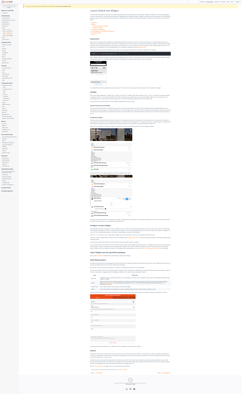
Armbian (4, 54)
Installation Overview (7, 44)
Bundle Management (7, 178)
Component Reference (7, 144)
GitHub (238, 1)
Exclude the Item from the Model (100, 26)
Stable (6, 6)
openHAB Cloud (5, 166)
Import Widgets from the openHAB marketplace (102, 31)
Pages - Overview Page (7, 31)
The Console (5, 174)
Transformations (6, 98)
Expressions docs (141, 47)
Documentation (209, 1)
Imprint (133, 384)
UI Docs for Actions (98, 366)
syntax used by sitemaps (109, 283)
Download (202, 1)
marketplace (100, 255)
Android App (5, 148)
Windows (4, 48)
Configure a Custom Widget (98, 29)
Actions (3, 102)
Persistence (4, 26)
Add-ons (217, 1)
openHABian (5, 52)
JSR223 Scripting (6, 104)
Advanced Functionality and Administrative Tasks (8, 172)
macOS (3, 50)
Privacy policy (129, 384)
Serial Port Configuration (7, 184)
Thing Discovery (5, 74)
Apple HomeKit (5, 162)
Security (4, 60)
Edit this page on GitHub (122, 369)
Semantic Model (5, 24)
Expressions (94, 22)
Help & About (5, 131)
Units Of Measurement (7, 78)
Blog (228, 1)
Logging (4, 180)
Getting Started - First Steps (8, 20)
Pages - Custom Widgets (8, 35)
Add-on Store (5, 127)
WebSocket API (5, 114)
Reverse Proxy (5, 62)
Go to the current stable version (63, 6)
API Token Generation (7, 116)
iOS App (4, 150)
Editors (4, 87)
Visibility (93, 24)
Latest (12, 6)
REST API (4, 112)
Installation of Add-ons (7, 89)
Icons (3, 106)
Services (4, 108)
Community (223, 1)
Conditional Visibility (97, 27)
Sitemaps (4, 138)
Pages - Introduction (7, 29)
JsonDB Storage (5, 182)
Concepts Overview (6, 68)
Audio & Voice (5, 76)
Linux (3, 46)
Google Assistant (6, 160)
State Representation (96, 32)
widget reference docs (133, 237)
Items (3, 72)
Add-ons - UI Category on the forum (149, 248)
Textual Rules (5, 96)
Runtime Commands (6, 176)
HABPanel (4, 146)
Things (3, 70)
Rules (3, 80)
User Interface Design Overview (9, 136)
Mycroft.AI (4, 164)
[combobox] (193, 2)
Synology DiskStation (7, 58)
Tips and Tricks (5, 39)
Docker (3, 56)
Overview (4, 123)
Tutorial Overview (6, 18)
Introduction (5, 12)
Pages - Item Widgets (7, 33)
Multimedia (4, 110)
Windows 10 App (5, 152)
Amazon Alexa (5, 158)
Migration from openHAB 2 (8, 118)
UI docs (96, 235)
